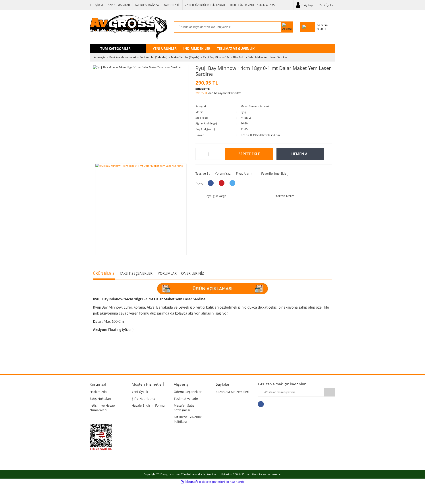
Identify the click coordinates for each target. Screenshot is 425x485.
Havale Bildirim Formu (148, 405)
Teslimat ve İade (186, 398)
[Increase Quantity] (217, 154)
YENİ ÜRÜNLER (165, 48)
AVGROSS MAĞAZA (147, 5)
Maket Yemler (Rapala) (255, 106)
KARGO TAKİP (172, 5)
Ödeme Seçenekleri (188, 392)
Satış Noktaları (100, 398)
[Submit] (329, 392)
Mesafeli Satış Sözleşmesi (184, 407)
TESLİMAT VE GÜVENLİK (236, 48)
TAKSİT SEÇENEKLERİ (136, 273)
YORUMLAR (167, 273)
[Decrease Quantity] (200, 154)
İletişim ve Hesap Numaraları (102, 407)
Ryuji (243, 112)
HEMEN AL (300, 153)
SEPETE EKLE (249, 153)
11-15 (244, 129)
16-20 (244, 123)
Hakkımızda (98, 392)
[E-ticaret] (212, 482)
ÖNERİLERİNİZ (192, 273)
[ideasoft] (189, 482)
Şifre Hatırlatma (143, 398)
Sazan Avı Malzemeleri (232, 392)
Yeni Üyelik (326, 5)
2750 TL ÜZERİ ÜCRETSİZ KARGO (205, 5)
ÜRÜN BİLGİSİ (104, 273)
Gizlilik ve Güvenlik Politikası (187, 419)
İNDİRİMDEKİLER (196, 48)
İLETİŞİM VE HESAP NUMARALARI (110, 5)
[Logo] (128, 27)
